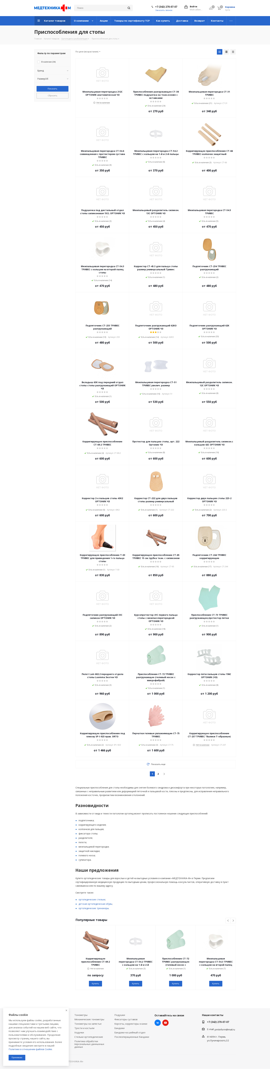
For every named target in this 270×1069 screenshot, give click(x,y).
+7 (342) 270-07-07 (166, 6)
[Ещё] (231, 20)
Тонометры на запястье (88, 1023)
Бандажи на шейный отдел (129, 1032)
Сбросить (52, 95)
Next (233, 920)
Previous (228, 920)
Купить (95, 983)
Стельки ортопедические (88, 1036)
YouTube (165, 1023)
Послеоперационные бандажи (131, 1036)
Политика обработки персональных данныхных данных (89, 1044)
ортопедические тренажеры (94, 908)
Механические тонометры (89, 1019)
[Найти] (129, 8)
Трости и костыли (84, 1028)
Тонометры (81, 1014)
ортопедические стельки (92, 899)
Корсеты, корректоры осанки (130, 1023)
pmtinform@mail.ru (225, 1029)
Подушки (119, 1014)
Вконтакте (158, 1023)
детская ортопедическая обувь (95, 903)
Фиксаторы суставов (126, 1019)
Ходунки (79, 1032)
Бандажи (119, 1028)
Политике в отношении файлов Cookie (30, 1049)
